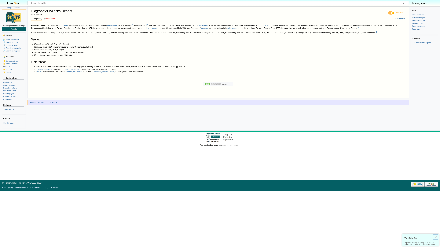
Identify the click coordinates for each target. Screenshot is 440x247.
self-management (234, 28)
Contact (54, 187)
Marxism (204, 28)
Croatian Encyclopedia (71, 69)
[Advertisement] (220, 162)
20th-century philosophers (47, 102)
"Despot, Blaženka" (44, 69)
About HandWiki (21, 187)
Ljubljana (264, 25)
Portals (14, 29)
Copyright (46, 187)
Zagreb (65, 25)
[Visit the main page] (14, 17)
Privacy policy (7, 187)
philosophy (203, 25)
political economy (150, 28)
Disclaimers (35, 187)
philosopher (112, 25)
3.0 (38, 71)
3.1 (40, 71)
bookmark (400, 13)
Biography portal (14, 8)
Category (32, 102)
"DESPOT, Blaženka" (73, 72)
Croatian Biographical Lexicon (103, 72)
